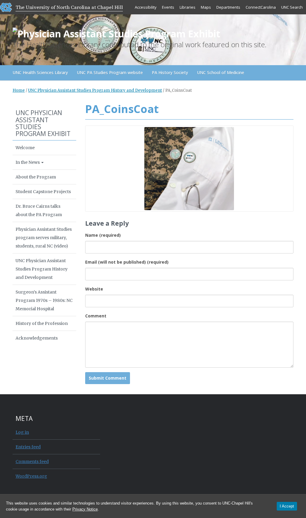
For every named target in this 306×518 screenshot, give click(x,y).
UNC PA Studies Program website (110, 72)
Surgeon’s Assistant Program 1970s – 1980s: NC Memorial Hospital (44, 300)
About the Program (36, 177)
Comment (95, 316)
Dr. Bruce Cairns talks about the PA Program (39, 210)
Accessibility (146, 7)
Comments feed (32, 461)
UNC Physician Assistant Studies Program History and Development (95, 90)
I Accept (287, 506)
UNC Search (292, 7)
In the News (28, 162)
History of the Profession (42, 323)
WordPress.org (31, 476)
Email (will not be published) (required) (127, 262)
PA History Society (170, 72)
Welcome (25, 147)
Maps (206, 7)
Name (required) (103, 235)
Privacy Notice (85, 509)
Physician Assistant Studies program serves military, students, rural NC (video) (44, 238)
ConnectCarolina (261, 7)
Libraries (187, 7)
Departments (228, 7)
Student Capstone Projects (43, 191)
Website (94, 289)
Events (168, 7)
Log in (22, 432)
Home (19, 90)
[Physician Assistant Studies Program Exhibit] (116, 32)
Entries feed (28, 447)
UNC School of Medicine (220, 72)
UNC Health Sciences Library (40, 72)
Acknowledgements (37, 338)
